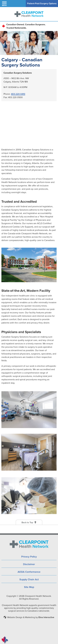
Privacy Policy (29, 556)
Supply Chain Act (29, 579)
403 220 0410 (18, 94)
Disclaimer (29, 564)
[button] (4, 3)
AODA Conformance (29, 572)
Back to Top (27, 522)
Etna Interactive (46, 617)
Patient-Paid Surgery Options (42, 3)
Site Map (29, 587)
